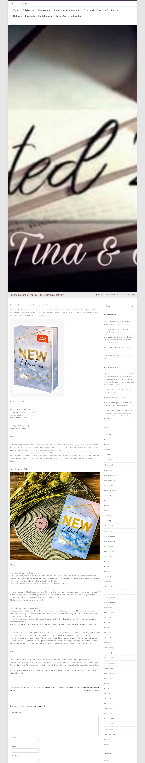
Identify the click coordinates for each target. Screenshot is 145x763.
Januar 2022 (108, 714)
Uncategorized (39, 305)
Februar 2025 (108, 526)
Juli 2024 (107, 561)
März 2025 (107, 521)
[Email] (16, 3)
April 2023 (107, 637)
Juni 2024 (107, 566)
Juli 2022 (107, 683)
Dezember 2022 (109, 658)
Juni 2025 (107, 505)
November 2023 (109, 602)
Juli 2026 (107, 439)
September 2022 (109, 673)
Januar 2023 (108, 653)
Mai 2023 (107, 632)
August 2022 (108, 678)
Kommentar (17, 713)
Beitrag (106, 760)
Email (14, 746)
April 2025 (107, 516)
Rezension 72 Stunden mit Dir (114, 355)
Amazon (19, 469)
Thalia (26, 469)
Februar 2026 (108, 465)
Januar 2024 (108, 592)
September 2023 (109, 612)
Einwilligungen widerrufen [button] (68, 16)
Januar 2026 (108, 470)
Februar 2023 (108, 648)
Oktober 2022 (108, 668)
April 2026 (107, 455)
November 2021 (109, 724)
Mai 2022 (107, 693)
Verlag (12, 469)
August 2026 (108, 434)
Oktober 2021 (108, 729)
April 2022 (107, 698)
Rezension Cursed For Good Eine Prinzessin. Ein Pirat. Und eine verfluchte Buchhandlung (118, 339)
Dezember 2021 (109, 719)
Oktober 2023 (108, 607)
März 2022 (107, 703)
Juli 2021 (107, 744)
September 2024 (109, 551)
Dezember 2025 (109, 475)
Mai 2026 (107, 450)
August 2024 (108, 556)
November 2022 (109, 663)
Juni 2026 (107, 445)
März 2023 (107, 643)
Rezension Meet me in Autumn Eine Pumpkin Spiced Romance (118, 415)
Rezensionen (44, 10)
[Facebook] (21, 3)
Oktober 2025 (108, 485)
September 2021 (109, 734)
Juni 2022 (107, 688)
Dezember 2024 (109, 536)
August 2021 (108, 739)
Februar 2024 (108, 587)
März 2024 (107, 582)
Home (16, 10)
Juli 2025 (107, 500)
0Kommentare (52, 305)
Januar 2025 (108, 531)
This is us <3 (28, 10)
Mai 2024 (107, 571)
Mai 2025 (107, 511)
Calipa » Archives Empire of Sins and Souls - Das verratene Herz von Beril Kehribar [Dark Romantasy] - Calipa (118, 376)
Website (15, 755)
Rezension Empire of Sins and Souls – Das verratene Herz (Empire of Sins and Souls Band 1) (119, 382)
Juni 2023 (107, 627)
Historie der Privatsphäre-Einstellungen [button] (32, 16)
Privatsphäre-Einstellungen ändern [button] (101, 10)
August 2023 (108, 617)
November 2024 (109, 541)
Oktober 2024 (108, 546)
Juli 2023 (107, 622)
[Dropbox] (26, 3)
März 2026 (107, 460)
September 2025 (109, 490)
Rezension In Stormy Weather (114, 347)
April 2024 (107, 577)
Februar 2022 (108, 709)
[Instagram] (12, 3)
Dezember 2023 (109, 597)
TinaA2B (106, 390)
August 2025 (108, 495)
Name (14, 737)
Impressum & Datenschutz (67, 10)
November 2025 (109, 480)
